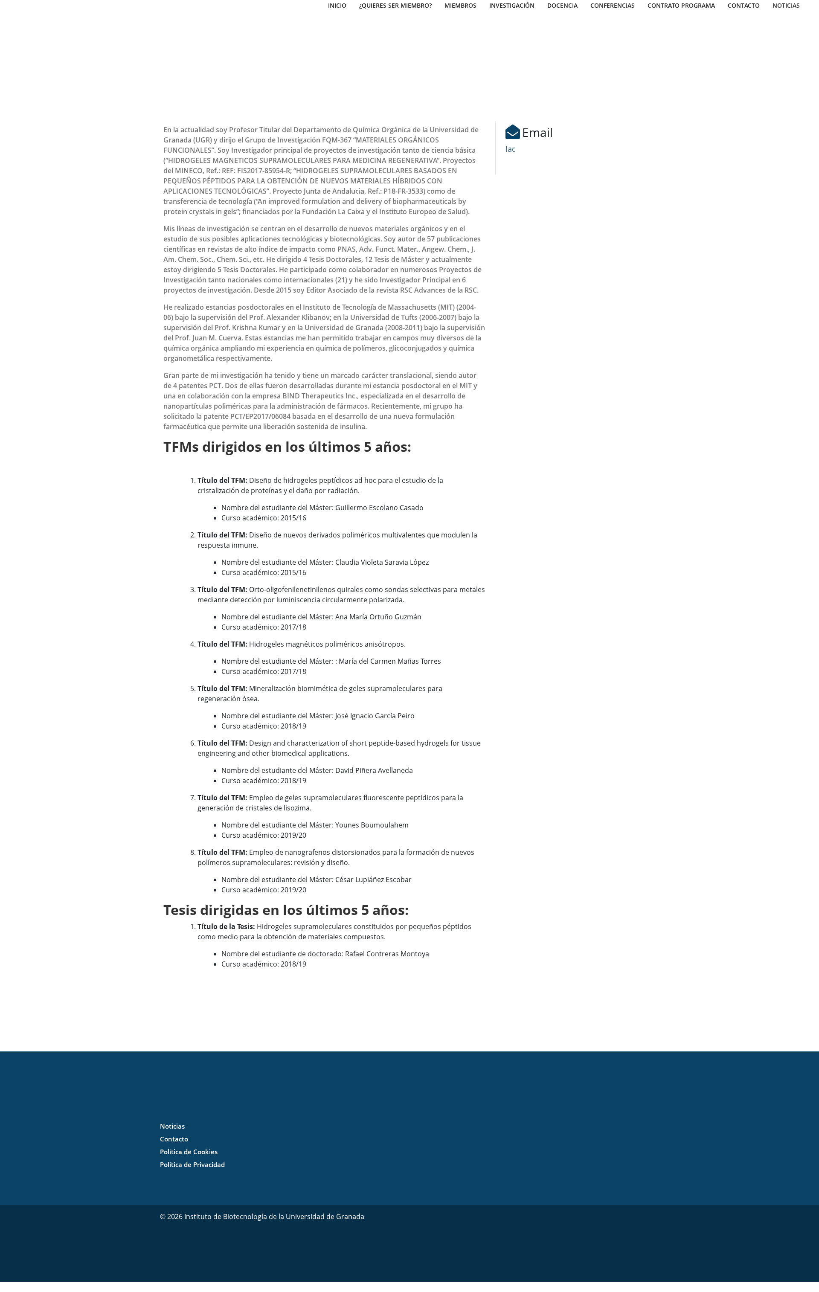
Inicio (337, 5)
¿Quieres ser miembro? (395, 5)
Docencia (562, 5)
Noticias (786, 5)
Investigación (511, 5)
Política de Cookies (189, 1151)
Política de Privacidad (192, 1164)
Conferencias (612, 5)
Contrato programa (681, 5)
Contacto (744, 5)
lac (510, 149)
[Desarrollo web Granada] (512, 1242)
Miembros (460, 5)
